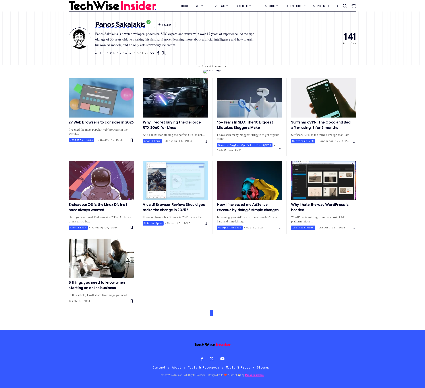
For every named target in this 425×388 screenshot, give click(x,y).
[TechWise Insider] (112, 5)
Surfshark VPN (303, 141)
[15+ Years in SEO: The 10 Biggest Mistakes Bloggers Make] (249, 98)
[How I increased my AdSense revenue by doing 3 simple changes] (249, 180)
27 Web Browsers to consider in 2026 (101, 122)
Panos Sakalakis (254, 375)
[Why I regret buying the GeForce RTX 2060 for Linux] (175, 98)
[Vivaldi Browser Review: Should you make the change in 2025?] (175, 180)
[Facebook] (158, 53)
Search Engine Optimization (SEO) (244, 145)
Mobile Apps (153, 223)
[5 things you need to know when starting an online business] (101, 258)
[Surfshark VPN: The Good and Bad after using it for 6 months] (323, 98)
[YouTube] (222, 359)
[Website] (152, 53)
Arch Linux (152, 141)
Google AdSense (229, 227)
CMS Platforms (303, 227)
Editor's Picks (81, 140)
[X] (164, 53)
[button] (344, 6)
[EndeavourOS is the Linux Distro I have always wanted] (101, 180)
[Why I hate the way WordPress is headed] (323, 180)
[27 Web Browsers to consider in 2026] (101, 98)
